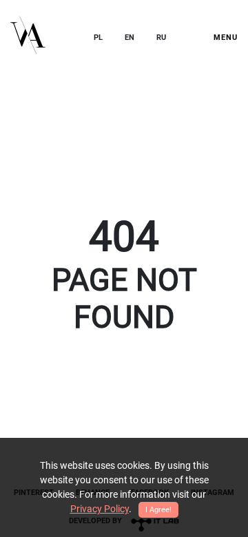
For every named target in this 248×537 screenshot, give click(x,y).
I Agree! (158, 509)
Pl (98, 37)
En (129, 37)
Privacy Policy (99, 508)
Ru (161, 37)
